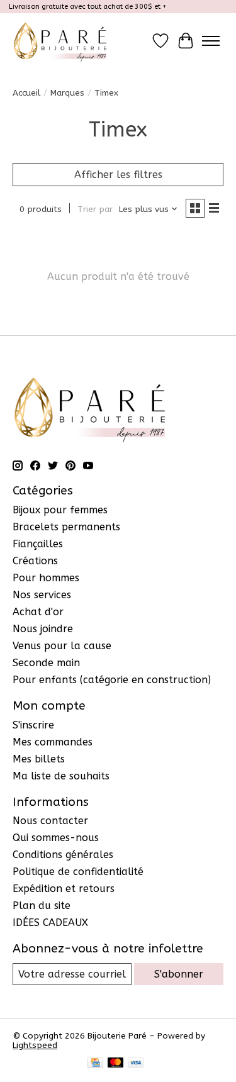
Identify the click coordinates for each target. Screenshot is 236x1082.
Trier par (95, 209)
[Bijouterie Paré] (60, 40)
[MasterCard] (116, 1063)
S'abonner (178, 974)
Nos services (42, 595)
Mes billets (39, 759)
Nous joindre (43, 629)
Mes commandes (53, 742)
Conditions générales (63, 855)
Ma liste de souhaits (61, 776)
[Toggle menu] (210, 40)
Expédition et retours (64, 889)
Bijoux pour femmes (60, 510)
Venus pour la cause (62, 646)
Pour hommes (46, 578)
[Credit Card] (95, 1063)
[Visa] (136, 1063)
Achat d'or (38, 612)
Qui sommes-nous (56, 838)
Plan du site (41, 906)
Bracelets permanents (66, 527)
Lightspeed (35, 1045)
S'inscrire (33, 725)
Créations (35, 561)
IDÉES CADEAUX (50, 923)
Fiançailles (38, 544)
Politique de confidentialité (78, 872)
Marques (67, 93)
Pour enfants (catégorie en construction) (112, 680)
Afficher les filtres (118, 175)
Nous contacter (50, 821)
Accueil (26, 93)
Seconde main (46, 663)
